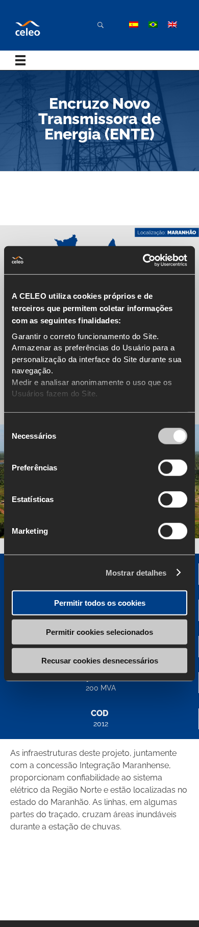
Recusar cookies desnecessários (99, 660)
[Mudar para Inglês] (172, 24)
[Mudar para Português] (153, 24)
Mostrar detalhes (136, 572)
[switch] (172, 468)
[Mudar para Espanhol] (133, 24)
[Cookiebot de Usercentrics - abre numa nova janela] (143, 260)
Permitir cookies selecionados (99, 631)
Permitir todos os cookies (99, 603)
